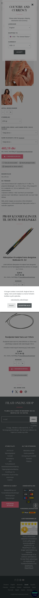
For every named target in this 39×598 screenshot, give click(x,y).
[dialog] (19, 299)
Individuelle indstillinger (19, 299)
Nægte (11, 305)
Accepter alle (24, 305)
